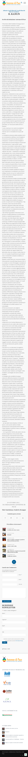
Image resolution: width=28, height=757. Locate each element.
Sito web (20, 584)
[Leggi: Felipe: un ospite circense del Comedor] (3, 743)
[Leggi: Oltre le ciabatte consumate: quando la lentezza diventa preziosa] (3, 736)
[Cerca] (21, 3)
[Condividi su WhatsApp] (17, 518)
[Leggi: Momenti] (3, 732)
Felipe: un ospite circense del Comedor (14, 742)
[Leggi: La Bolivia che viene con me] (3, 729)
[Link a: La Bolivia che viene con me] (4, 529)
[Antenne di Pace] (11, 3)
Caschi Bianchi (12, 10)
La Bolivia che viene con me (13, 530)
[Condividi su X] (11, 518)
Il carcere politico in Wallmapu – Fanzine (14, 739)
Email (20, 579)
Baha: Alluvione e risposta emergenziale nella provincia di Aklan (16, 551)
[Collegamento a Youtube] (23, 755)
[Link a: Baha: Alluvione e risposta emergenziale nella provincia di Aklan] (4, 550)
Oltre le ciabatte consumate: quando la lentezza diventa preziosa (16, 540)
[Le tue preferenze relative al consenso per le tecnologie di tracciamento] (25, 754)
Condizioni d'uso (12, 751)
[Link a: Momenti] (4, 534)
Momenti (9, 534)
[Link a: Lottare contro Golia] (4, 545)
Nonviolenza (9, 510)
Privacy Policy (18, 751)
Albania (5, 10)
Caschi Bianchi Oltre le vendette (17, 11)
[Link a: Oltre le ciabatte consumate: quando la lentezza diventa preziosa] (4, 539)
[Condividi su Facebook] (5, 518)
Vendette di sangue (20, 510)
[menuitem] (21, 3)
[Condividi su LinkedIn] (23, 518)
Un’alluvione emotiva (11, 556)
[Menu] (24, 3)
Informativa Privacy (19, 640)
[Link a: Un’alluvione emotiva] (4, 555)
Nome (20, 574)
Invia (5, 642)
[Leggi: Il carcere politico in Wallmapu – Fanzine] (3, 740)
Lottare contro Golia (12, 546)
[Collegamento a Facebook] (21, 755)
